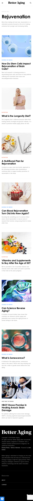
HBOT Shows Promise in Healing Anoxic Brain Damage (14, 407)
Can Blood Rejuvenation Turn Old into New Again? (15, 212)
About (3, 480)
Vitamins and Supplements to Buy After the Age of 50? (16, 262)
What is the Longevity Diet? (16, 115)
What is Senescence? (13, 357)
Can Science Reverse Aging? (13, 309)
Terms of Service (15, 447)
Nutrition (5, 112)
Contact (4, 484)
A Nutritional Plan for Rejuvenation (13, 162)
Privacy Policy (6, 447)
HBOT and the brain (8, 401)
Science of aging (7, 60)
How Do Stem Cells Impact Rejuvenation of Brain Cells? (16, 66)
